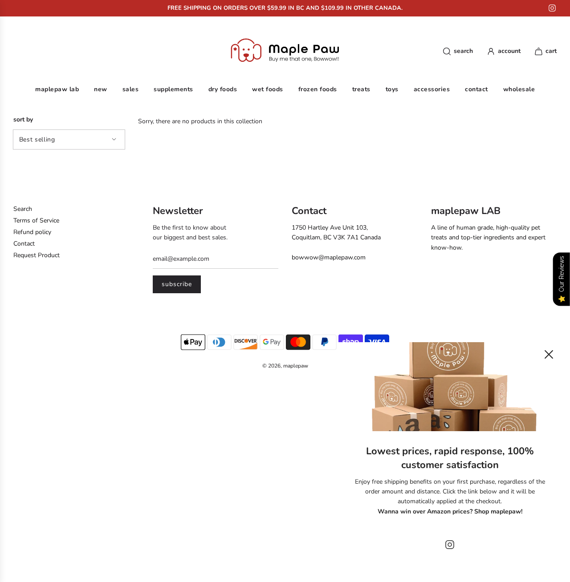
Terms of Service (36, 220)
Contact (24, 243)
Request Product (36, 255)
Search (22, 209)
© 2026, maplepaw (285, 365)
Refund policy (32, 232)
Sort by (23, 120)
